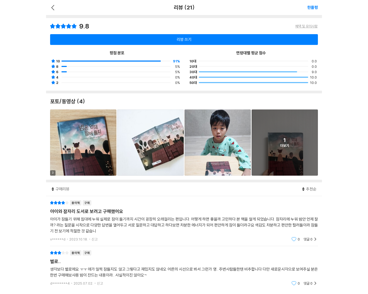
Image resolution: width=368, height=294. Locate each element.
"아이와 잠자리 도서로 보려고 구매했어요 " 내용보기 (184, 221)
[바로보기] (150, 142)
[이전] (52, 7)
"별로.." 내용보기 (184, 268)
